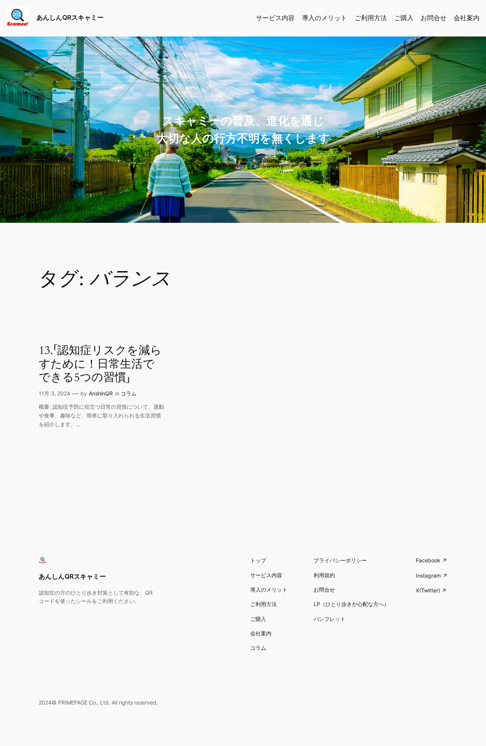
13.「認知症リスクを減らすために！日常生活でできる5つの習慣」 (100, 364)
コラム (129, 393)
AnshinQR (101, 393)
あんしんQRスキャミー (70, 17)
